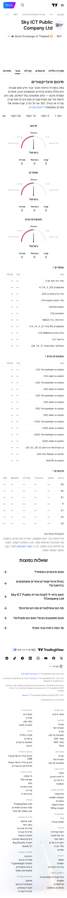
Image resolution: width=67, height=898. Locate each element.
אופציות (60, 801)
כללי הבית (59, 846)
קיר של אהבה (57, 835)
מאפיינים (27, 714)
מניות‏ (61, 724)
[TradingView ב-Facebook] (53, 658)
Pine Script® (57, 808)
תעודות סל (58, 727)
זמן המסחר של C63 (22, 811)
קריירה (29, 790)
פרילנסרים (59, 884)
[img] (12, 36)
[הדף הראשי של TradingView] (55, 5)
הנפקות (60, 783)
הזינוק (29, 745)
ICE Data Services (29, 674)
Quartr (25, 695)
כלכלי (61, 773)
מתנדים (59, 267)
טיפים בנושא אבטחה (22, 839)
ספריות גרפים (25, 859)
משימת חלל (26, 779)
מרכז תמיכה (26, 786)
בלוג (30, 783)
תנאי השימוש (25, 546)
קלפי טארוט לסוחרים (22, 807)
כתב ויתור (27, 824)
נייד (62, 818)
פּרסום (29, 880)
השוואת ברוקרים (24, 742)
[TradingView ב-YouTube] (46, 658)
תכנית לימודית (25, 891)
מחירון (29, 717)
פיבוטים (59, 471)
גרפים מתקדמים (24, 867)
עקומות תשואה (56, 797)
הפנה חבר (59, 839)
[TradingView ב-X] (61, 658)
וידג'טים (28, 856)
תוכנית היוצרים (56, 842)
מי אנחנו (28, 776)
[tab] (58, 116)
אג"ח (61, 731)
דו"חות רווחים (57, 776)
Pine (61, 745)
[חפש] (22, 5)
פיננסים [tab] (40, 70)
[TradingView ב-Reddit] (7, 658)
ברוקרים (28, 738)
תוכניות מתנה (25, 725)
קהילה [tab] (28, 70)
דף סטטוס (27, 846)
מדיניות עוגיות (25, 831)
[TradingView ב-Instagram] (38, 658)
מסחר (61, 859)
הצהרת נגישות (25, 835)
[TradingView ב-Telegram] (22, 658)
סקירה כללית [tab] (56, 70)
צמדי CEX (59, 738)
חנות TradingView (23, 803)
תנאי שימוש (26, 821)
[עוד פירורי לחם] (51, 14)
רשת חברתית (57, 831)
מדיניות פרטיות (24, 828)
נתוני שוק (27, 721)
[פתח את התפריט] (62, 5)
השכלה (60, 863)
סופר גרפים (58, 714)
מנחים (61, 849)
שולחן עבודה (58, 821)
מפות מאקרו (58, 804)
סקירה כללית (26, 735)
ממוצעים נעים (55, 356)
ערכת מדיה (26, 793)
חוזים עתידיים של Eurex (20, 762)
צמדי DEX (59, 742)
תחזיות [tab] (7, 70)
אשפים (60, 880)
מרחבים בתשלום (55, 887)
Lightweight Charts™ (21, 863)
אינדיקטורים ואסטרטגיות (52, 877)
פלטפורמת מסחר (23, 870)
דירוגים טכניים (37, 107)
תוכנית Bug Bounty (22, 842)
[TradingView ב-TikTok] (14, 658)
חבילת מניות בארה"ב (22, 765)
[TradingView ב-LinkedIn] (30, 658)
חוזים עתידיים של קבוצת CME (20, 757)
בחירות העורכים (56, 867)
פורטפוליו (59, 793)
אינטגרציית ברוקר (23, 884)
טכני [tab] (17, 70)
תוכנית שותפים (24, 887)
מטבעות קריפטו (56, 735)
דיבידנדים (59, 780)
